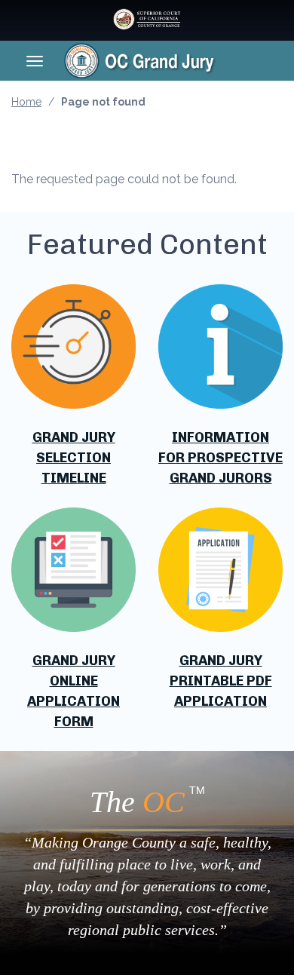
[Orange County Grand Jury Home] (163, 60)
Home (26, 102)
